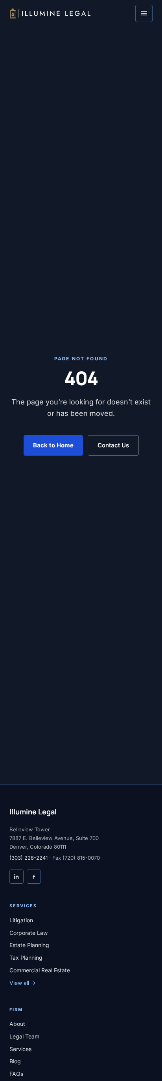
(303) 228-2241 (28, 858)
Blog (15, 1061)
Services (20, 1049)
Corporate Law (28, 932)
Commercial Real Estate (39, 970)
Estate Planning (29, 945)
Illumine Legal (33, 811)
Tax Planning (25, 957)
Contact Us (113, 445)
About (17, 1023)
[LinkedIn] (16, 877)
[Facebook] (34, 877)
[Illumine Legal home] (50, 13)
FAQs (16, 1073)
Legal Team (24, 1036)
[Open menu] (144, 13)
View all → (22, 982)
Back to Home (53, 445)
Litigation (21, 920)
